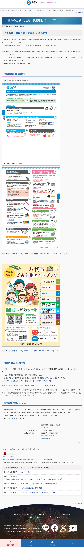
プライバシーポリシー (24, 514)
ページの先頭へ (77, 503)
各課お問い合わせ (67, 514)
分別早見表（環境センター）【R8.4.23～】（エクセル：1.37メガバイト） (30, 385)
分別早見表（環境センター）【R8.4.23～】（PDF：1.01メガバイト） (28, 381)
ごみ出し (45, 10)
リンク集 (35, 517)
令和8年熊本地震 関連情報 (31, 488)
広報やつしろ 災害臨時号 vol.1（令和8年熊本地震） (40, 484)
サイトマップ (56, 517)
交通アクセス (46, 514)
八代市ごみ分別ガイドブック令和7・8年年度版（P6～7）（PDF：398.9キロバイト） (34, 254)
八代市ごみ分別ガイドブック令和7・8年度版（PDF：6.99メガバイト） (30, 351)
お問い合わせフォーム (48, 438)
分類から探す (14, 10)
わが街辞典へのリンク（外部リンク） (16, 63)
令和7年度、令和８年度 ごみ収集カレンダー (38, 493)
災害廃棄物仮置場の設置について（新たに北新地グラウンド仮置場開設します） (33, 479)
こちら (20, 396)
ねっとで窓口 (26, 472)
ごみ (37, 10)
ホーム (4, 10)
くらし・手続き (27, 10)
